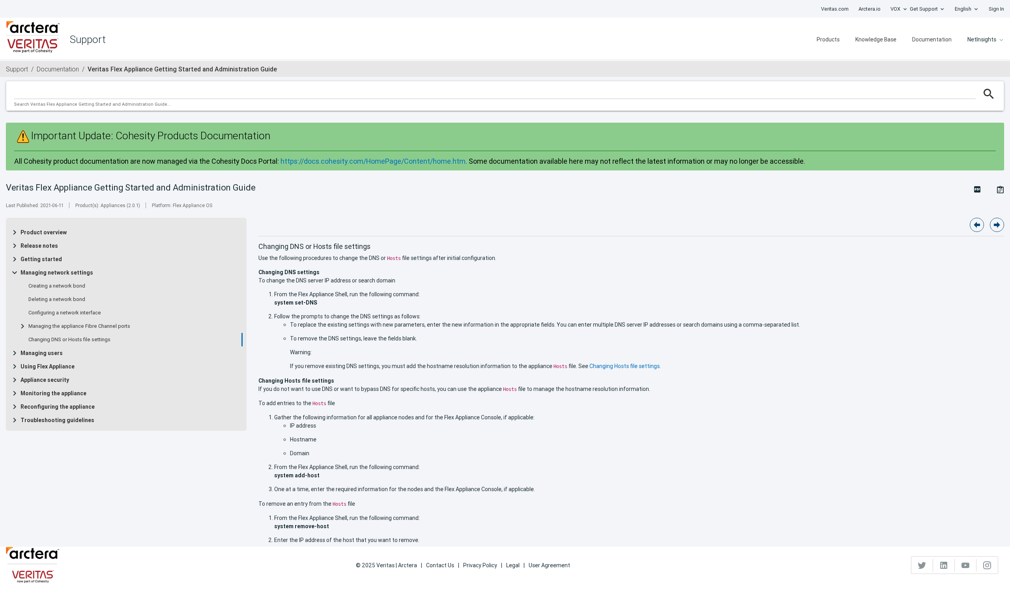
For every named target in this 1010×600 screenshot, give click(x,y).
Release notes (39, 246)
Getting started (41, 259)
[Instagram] (987, 565)
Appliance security (45, 380)
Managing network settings (57, 272)
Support (17, 69)
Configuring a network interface (64, 313)
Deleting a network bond (56, 299)
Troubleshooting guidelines (57, 420)
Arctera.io (869, 9)
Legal (513, 565)
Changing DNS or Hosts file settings (69, 339)
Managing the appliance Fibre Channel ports (79, 326)
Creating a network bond (56, 286)
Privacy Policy (480, 565)
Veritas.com (835, 9)
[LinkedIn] (944, 565)
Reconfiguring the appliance (58, 407)
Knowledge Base (875, 39)
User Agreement (549, 565)
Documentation (932, 39)
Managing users (42, 353)
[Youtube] (965, 565)
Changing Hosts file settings (624, 366)
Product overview (44, 232)
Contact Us (440, 565)
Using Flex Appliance (48, 366)
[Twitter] (922, 565)
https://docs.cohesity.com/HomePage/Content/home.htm (373, 161)
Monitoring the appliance (53, 393)
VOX (895, 9)
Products (828, 39)
